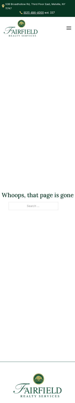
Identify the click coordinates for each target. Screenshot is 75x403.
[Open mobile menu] (69, 28)
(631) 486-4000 (33, 12)
